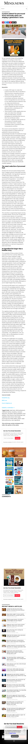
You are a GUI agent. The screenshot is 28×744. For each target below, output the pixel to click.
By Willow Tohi (14, 717)
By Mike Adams (14, 682)
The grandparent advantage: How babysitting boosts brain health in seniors (16, 691)
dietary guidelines (18, 413)
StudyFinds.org (5, 397)
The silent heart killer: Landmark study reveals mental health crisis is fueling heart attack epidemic (16, 658)
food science (11, 417)
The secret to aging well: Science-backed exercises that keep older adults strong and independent (16, 696)
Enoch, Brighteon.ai (7, 403)
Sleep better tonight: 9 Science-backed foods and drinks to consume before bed (16, 615)
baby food (12, 410)
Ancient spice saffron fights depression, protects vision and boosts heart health (15, 670)
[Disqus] (14, 515)
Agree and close (15, 736)
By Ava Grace (13, 661)
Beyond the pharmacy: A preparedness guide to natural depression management (16, 641)
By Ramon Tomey (14, 637)
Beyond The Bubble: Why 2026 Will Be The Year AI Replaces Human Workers (16, 680)
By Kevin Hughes (14, 616)
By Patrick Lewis (14, 705)
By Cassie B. (13, 654)
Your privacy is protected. (7, 442)
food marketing (18, 415)
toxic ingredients (16, 420)
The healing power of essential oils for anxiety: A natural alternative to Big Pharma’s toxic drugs (15, 703)
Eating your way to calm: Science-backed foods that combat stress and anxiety (15, 625)
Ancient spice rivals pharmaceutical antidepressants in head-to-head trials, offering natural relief (15, 652)
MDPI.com (4, 400)
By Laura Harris (13, 611)
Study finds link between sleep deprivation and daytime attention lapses (16, 636)
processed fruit (6, 418)
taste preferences (6, 420)
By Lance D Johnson (15, 648)
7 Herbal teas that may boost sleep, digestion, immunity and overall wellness (15, 609)
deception (10, 413)
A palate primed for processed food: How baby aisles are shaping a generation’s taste (16, 646)
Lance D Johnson (11, 20)
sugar (23, 418)
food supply (17, 417)
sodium (19, 418)
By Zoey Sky (14, 643)
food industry (10, 415)
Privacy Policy (12, 733)
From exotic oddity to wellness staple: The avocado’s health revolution (16, 715)
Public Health (13, 418)
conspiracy (14, 412)
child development (20, 410)
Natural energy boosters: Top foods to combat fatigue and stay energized (15, 620)
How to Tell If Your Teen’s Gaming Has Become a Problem (15, 630)
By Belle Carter (14, 627)
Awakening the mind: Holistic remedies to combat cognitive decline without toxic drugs (16, 675)
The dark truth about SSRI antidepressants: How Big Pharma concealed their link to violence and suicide (16, 709)
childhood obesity (6, 412)
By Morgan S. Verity (15, 632)
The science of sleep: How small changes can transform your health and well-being (16, 685)
